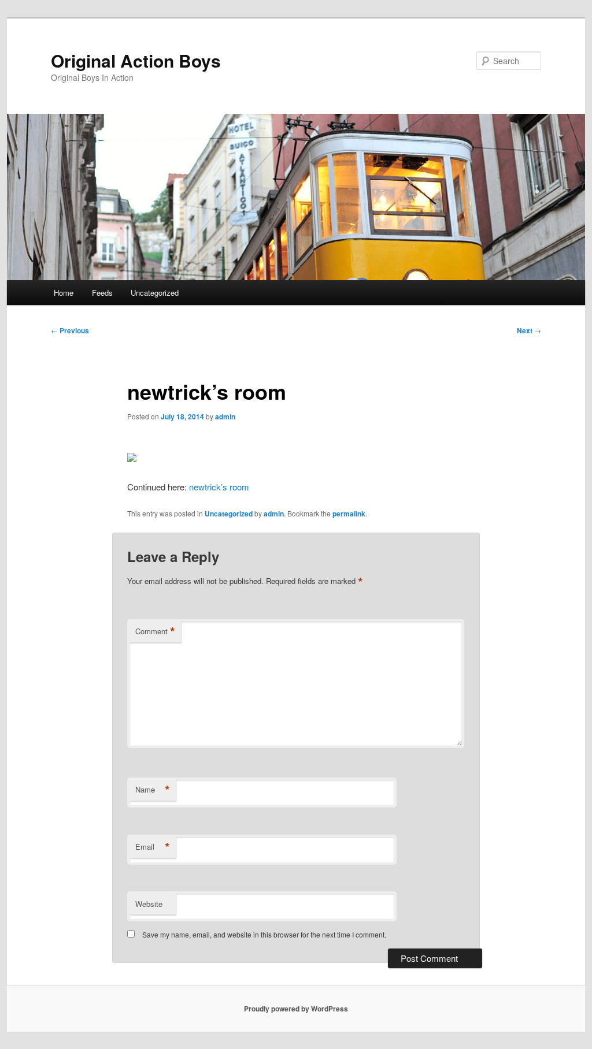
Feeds (102, 292)
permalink (348, 513)
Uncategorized (155, 292)
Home (63, 292)
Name (152, 789)
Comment (155, 631)
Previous (70, 330)
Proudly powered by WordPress (296, 1008)
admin (225, 416)
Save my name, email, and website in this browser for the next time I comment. (264, 934)
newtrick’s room (219, 487)
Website (148, 903)
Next (529, 330)
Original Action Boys (136, 60)
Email (152, 847)
